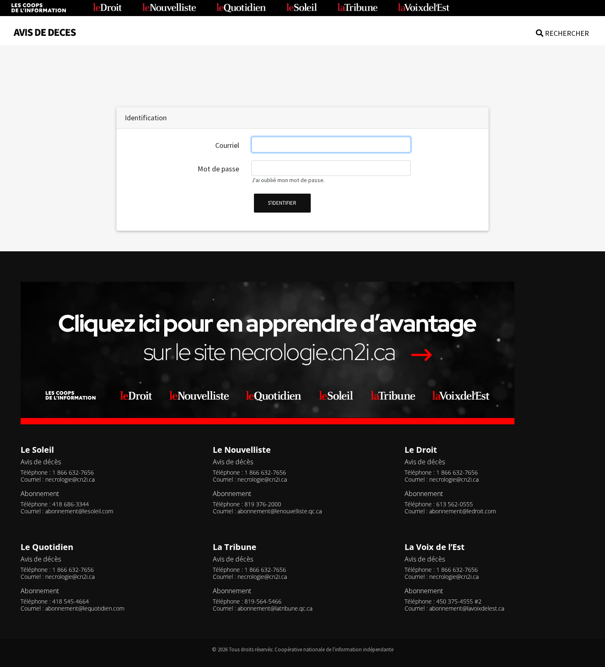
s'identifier (282, 202)
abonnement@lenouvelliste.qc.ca (279, 511)
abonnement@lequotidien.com (84, 608)
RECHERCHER (566, 33)
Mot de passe (218, 168)
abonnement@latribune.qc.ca (274, 608)
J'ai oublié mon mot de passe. (288, 180)
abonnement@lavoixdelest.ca (466, 608)
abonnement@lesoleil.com (79, 511)
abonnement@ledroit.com (462, 511)
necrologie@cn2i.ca (70, 479)
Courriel (227, 145)
